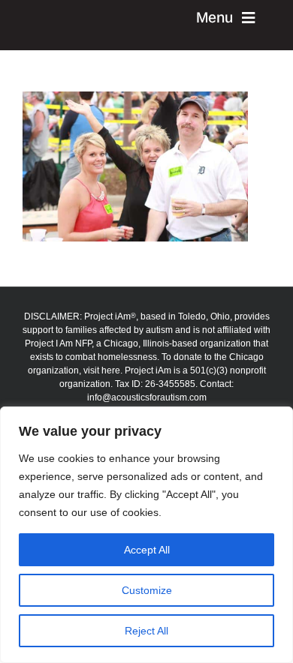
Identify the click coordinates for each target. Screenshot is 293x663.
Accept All (147, 550)
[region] (146, 534)
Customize (147, 590)
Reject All (146, 631)
